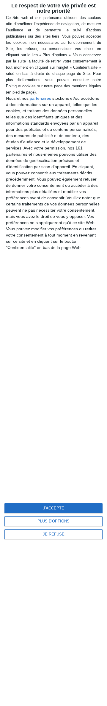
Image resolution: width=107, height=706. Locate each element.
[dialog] (53, 353)
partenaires (40, 98)
